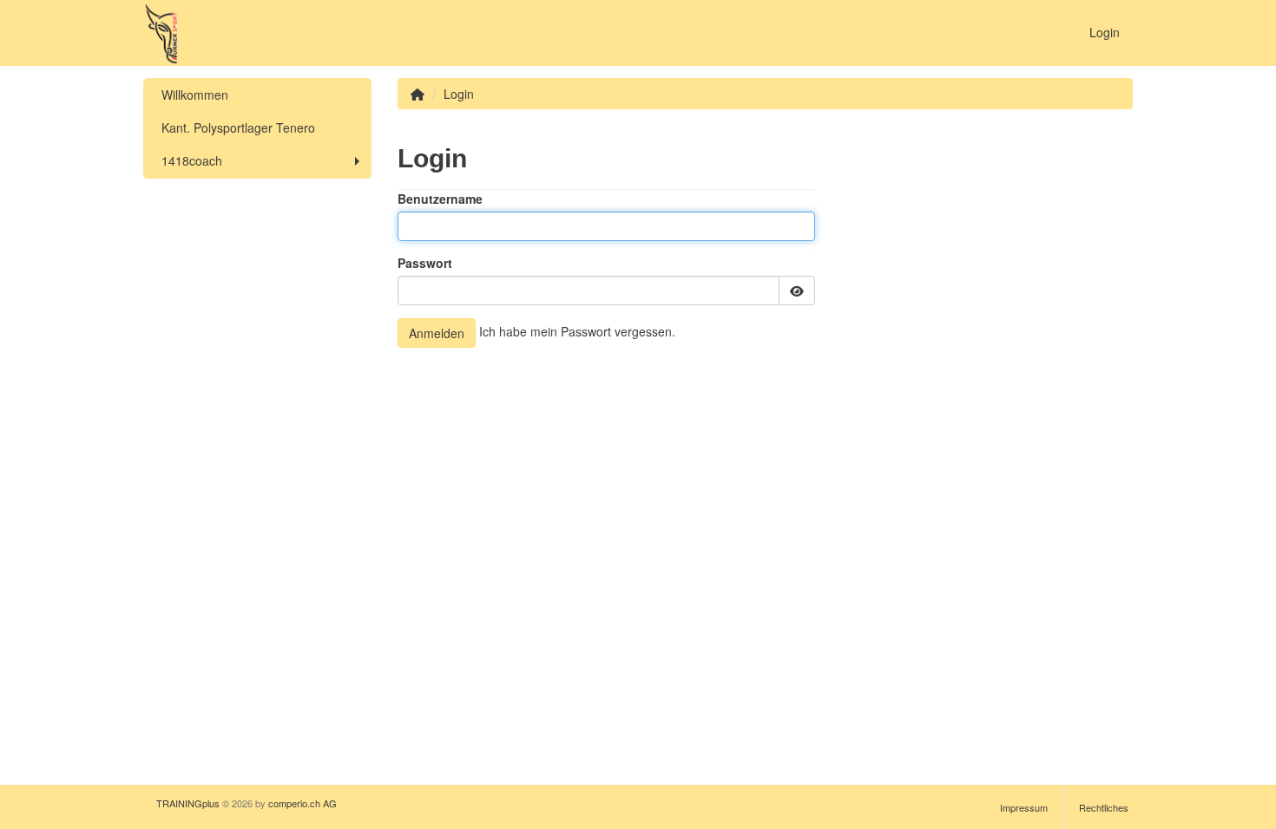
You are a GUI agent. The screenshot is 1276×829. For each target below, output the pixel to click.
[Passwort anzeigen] (797, 290)
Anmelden (436, 333)
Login (1104, 32)
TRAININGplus (188, 803)
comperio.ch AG (302, 803)
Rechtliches (1103, 807)
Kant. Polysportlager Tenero (238, 127)
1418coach (191, 160)
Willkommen (194, 94)
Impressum (1024, 807)
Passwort (425, 262)
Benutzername (440, 198)
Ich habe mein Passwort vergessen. (577, 331)
